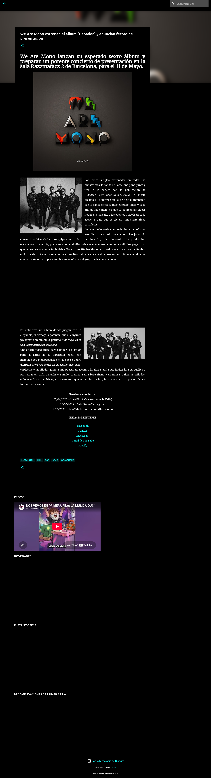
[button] (22, 46)
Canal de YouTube (83, 440)
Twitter (82, 430)
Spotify (82, 445)
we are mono (67, 460)
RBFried (114, 767)
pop (47, 460)
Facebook (83, 425)
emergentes (27, 460)
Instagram (82, 435)
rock (55, 460)
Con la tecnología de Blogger (107, 761)
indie (39, 460)
